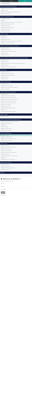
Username (2, 183)
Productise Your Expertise (5, 3)
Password (2, 186)
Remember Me (3, 189)
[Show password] (29, 188)
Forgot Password (3, 195)
